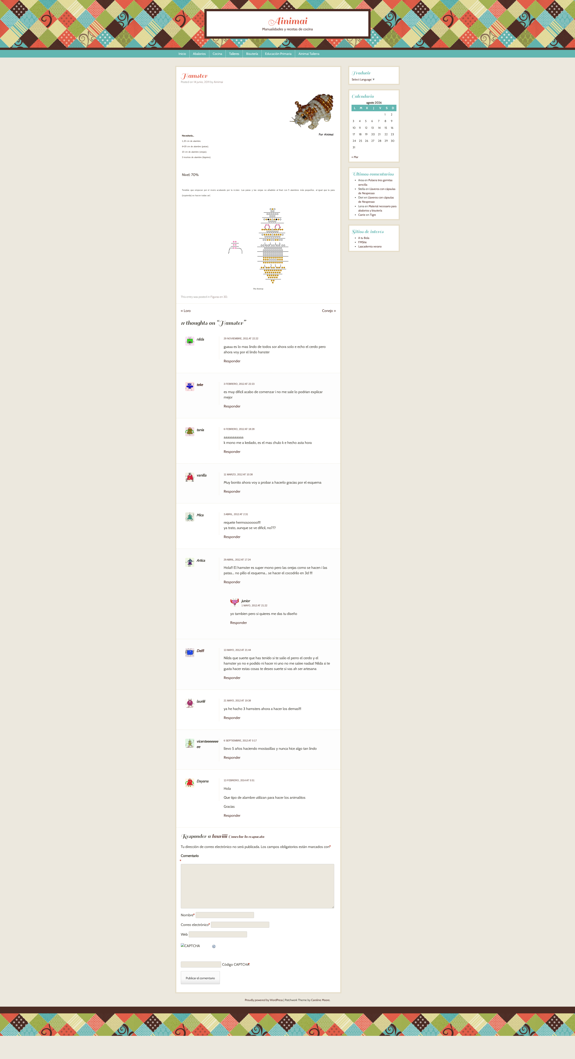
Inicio (182, 54)
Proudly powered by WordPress (264, 1000)
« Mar (355, 157)
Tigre (373, 214)
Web (184, 934)
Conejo (329, 311)
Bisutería (252, 54)
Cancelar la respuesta (246, 836)
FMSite (362, 242)
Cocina (217, 54)
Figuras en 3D (218, 296)
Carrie (361, 214)
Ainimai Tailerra (309, 54)
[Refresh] (214, 946)
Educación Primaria (278, 54)
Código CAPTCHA (235, 964)
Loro (186, 311)
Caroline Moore (320, 1000)
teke (200, 385)
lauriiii (219, 836)
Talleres (234, 54)
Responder (232, 361)
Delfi (200, 651)
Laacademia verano (370, 246)
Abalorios (199, 54)
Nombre (188, 915)
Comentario (190, 858)
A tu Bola (363, 238)
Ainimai (287, 21)
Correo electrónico (195, 925)
